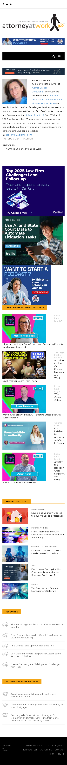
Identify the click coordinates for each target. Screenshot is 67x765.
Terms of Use (30, 750)
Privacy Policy (33, 745)
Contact (60, 750)
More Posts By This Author (17, 139)
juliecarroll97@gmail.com (18, 134)
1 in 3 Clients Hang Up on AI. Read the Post (32, 645)
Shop (52, 754)
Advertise (46, 750)
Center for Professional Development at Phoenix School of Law (47, 99)
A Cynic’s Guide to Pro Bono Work (23, 148)
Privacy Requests (55, 745)
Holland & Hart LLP (34, 115)
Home (61, 754)
